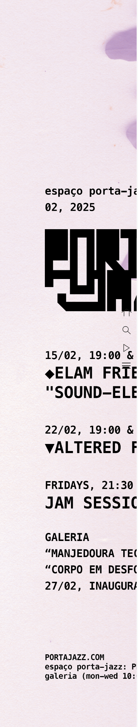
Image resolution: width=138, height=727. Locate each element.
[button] (127, 348)
